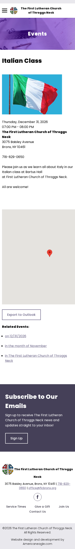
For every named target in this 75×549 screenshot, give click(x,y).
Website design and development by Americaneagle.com (37, 542)
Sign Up (16, 438)
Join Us (64, 507)
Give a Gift (42, 507)
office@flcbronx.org (42, 488)
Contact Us (37, 512)
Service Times (16, 507)
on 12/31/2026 (15, 336)
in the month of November (26, 346)
